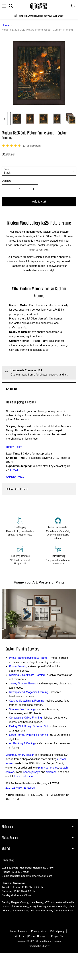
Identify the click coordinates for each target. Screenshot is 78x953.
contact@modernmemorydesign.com (31, 875)
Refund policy (57, 931)
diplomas (51, 771)
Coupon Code (58, 936)
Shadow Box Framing (22, 709)
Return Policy (14, 446)
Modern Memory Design (19, 754)
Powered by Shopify (39, 946)
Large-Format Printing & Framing (28, 734)
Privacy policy (38, 931)
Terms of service (18, 931)
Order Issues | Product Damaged (30, 936)
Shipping (11, 388)
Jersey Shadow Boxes (22, 683)
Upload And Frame (17, 489)
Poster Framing (18, 666)
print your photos (48, 767)
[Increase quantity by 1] (33, 189)
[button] (17, 118)
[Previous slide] (5, 118)
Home (5, 25)
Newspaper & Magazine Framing (28, 692)
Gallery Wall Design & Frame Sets (29, 726)
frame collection (23, 776)
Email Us (29, 787)
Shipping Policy (15, 476)
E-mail (14, 469)
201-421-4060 (13, 787)
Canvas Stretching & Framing (26, 700)
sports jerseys (31, 771)
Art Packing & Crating (22, 743)
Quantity (6, 180)
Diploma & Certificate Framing (27, 674)
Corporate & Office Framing (25, 717)
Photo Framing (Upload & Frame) (28, 657)
